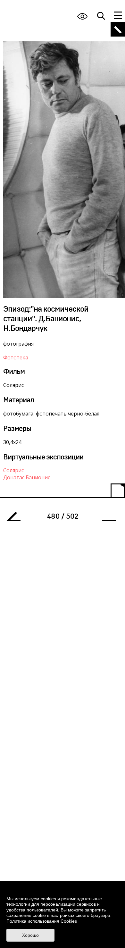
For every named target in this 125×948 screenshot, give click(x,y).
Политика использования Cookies (41, 921)
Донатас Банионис (26, 477)
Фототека (15, 357)
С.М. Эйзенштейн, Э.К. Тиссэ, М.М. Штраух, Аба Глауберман (16, 518)
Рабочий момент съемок (106, 518)
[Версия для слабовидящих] (82, 16)
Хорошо (30, 935)
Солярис (13, 470)
